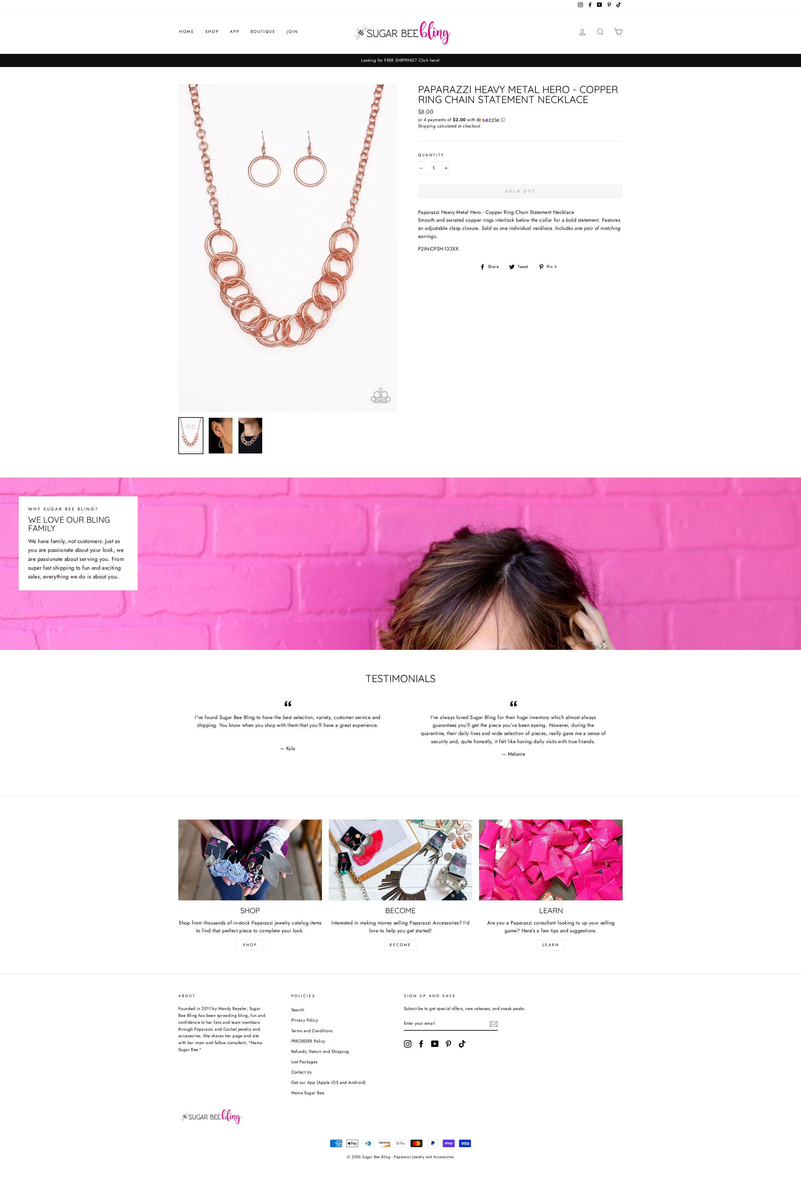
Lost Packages (304, 1062)
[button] (520, 120)
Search (297, 1010)
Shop (212, 31)
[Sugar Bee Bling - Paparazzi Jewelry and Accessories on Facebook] (421, 1044)
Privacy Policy (304, 1020)
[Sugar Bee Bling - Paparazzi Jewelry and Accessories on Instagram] (407, 1044)
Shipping (427, 126)
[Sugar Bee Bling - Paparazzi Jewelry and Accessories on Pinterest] (448, 1044)
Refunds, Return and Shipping (320, 1051)
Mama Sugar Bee (307, 1093)
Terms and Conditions (312, 1031)
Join (292, 31)
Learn (551, 945)
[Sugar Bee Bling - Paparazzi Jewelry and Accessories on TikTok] (462, 1044)
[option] (400, 60)
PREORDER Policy (308, 1041)
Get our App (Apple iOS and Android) (328, 1082)
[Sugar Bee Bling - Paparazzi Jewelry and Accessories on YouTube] (435, 1044)
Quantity (431, 155)
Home (186, 31)
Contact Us (301, 1072)
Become (400, 945)
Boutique (263, 31)
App (235, 31)
